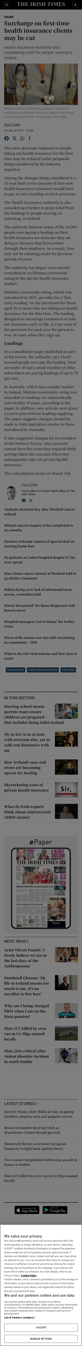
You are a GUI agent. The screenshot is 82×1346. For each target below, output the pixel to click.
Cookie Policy (29, 1275)
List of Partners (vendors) (19, 1317)
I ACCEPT (41, 1327)
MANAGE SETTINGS (41, 1338)
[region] (41, 1285)
